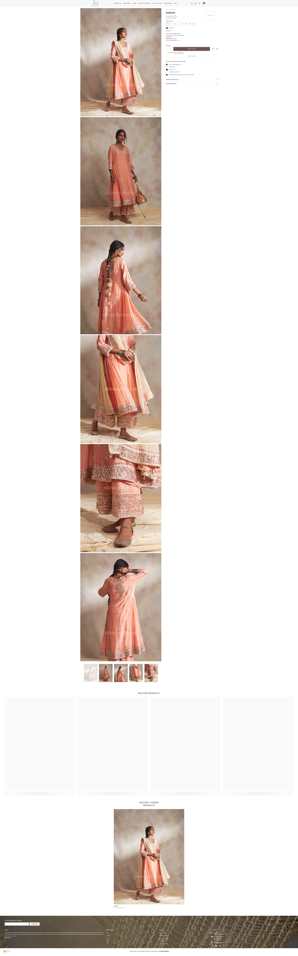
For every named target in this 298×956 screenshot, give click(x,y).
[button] (81, 673)
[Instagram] (216, 946)
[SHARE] (216, 49)
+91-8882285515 (217, 938)
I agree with (170, 52)
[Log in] (196, 3)
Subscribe (34, 924)
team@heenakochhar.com (174, 72)
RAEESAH (116, 906)
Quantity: (168, 46)
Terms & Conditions (178, 52)
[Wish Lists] (199, 3)
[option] (90, 673)
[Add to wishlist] (213, 49)
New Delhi (216, 933)
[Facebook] (212, 946)
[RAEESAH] (149, 856)
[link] (40, 792)
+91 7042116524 (217, 940)
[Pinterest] (220, 946)
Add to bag (191, 49)
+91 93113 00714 (172, 67)
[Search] (192, 3)
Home (167, 10)
